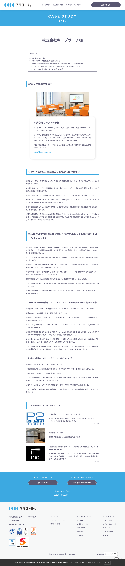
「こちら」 (88, 562)
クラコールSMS (108, 531)
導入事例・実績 (55, 524)
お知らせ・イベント (83, 524)
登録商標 (80, 535)
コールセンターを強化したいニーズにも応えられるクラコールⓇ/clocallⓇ (57, 66)
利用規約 (80, 531)
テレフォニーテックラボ (73, 5)
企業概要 (80, 520)
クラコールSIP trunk (109, 524)
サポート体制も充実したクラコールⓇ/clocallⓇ (48, 69)
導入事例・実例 (58, 5)
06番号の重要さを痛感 (38, 58)
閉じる (35, 53)
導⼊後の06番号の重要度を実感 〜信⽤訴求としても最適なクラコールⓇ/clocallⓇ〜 (57, 64)
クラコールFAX (107, 528)
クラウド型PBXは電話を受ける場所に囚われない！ (47, 61)
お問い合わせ (81, 528)
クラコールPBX (107, 520)
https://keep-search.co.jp (43, 152)
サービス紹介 (46, 5)
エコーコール (107, 535)
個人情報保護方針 (14, 521)
